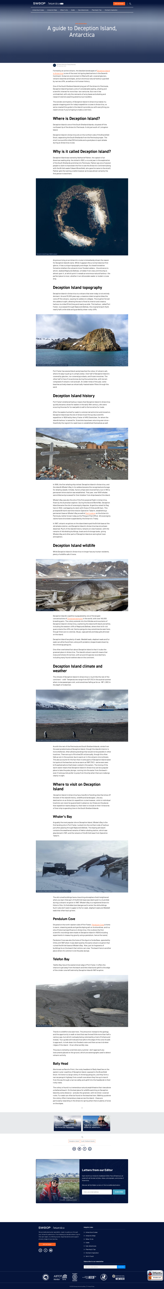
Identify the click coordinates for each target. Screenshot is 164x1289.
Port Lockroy (90, 513)
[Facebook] (45, 1250)
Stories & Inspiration (111, 10)
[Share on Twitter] (79, 1149)
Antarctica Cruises (38, 10)
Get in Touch (90, 1256)
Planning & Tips (96, 10)
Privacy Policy (90, 1286)
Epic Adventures (83, 10)
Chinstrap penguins (75, 618)
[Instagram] (40, 1250)
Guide (73, 10)
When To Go (64, 10)
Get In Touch (119, 3)
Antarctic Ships (52, 10)
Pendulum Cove (98, 925)
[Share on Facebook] (84, 1149)
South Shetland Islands (88, 1141)
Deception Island (74, 1141)
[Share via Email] (74, 1149)
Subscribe (119, 1192)
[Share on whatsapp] (89, 1149)
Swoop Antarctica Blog (79, 1286)
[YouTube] (51, 1250)
